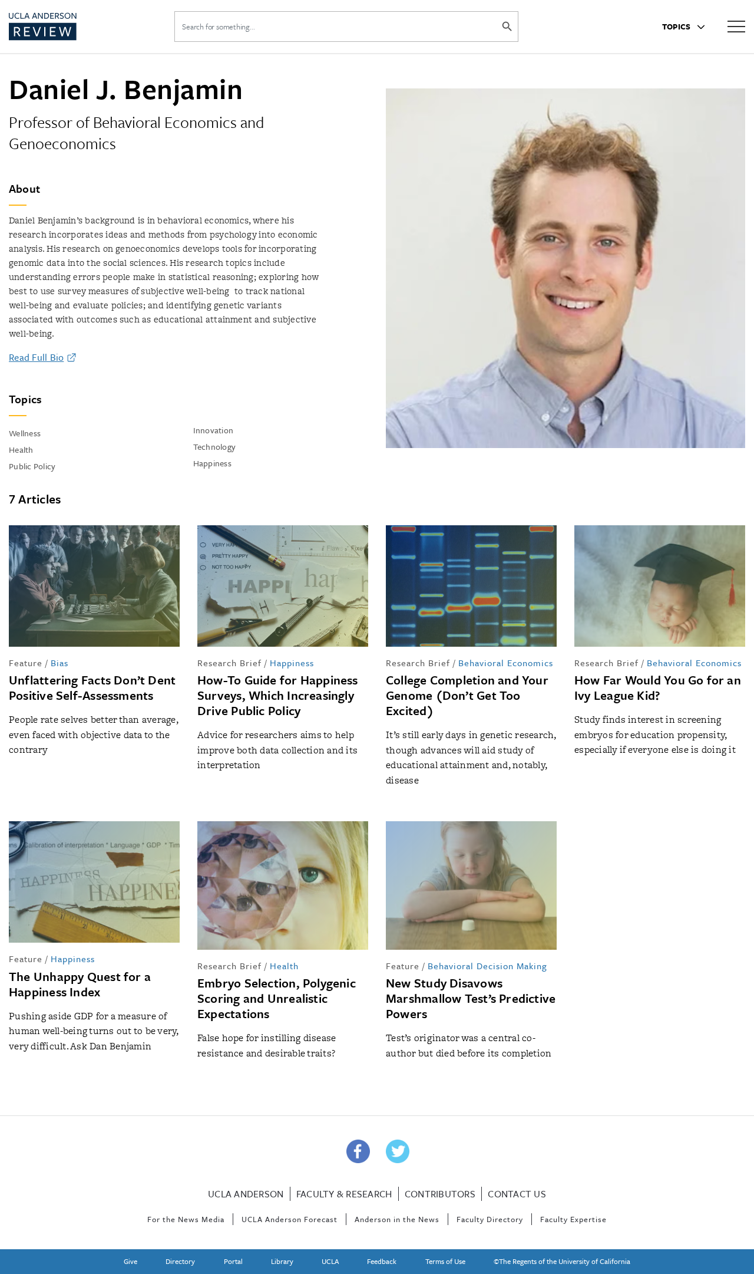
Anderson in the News (397, 1219)
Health (284, 965)
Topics (677, 26)
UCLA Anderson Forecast (290, 1219)
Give (130, 1261)
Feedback (381, 1261)
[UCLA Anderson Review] (70, 26)
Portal (233, 1261)
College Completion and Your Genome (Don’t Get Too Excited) (467, 695)
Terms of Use (445, 1261)
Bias (59, 662)
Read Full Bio (36, 357)
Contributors (440, 1194)
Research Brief (229, 662)
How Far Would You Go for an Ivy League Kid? (657, 687)
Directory (180, 1261)
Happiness (292, 662)
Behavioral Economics (505, 662)
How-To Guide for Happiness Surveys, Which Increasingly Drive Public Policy (277, 695)
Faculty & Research (344, 1194)
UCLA (330, 1261)
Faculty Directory (490, 1219)
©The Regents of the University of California (562, 1261)
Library (282, 1261)
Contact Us (517, 1194)
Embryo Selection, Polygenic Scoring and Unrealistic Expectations (276, 998)
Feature (25, 662)
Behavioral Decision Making (487, 965)
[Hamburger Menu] (736, 25)
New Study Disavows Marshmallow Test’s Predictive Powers (470, 998)
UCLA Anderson (245, 1194)
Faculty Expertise (573, 1219)
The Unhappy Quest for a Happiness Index (80, 983)
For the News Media (185, 1219)
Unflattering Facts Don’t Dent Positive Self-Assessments (92, 687)
